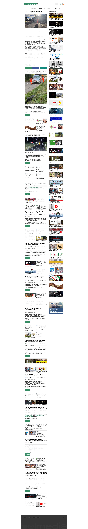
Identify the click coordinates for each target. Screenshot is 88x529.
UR (54, 8)
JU (40, 8)
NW (44, 8)
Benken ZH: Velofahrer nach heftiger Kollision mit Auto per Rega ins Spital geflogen (35, 72)
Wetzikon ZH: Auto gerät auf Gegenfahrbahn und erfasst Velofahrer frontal (35, 244)
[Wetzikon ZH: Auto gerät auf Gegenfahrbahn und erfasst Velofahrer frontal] (36, 246)
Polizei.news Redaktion (32, 29)
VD (55, 8)
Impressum (26, 517)
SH (48, 8)
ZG (59, 8)
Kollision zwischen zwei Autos (33, 187)
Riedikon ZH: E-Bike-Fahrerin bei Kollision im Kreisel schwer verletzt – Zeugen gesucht (35, 375)
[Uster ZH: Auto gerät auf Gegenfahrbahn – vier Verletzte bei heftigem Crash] (36, 214)
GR (39, 8)
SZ (50, 8)
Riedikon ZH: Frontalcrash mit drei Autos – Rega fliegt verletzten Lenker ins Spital (35, 341)
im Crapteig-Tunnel (28, 415)
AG (28, 8)
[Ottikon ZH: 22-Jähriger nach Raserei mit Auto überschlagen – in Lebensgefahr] (36, 144)
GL (38, 8)
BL (33, 8)
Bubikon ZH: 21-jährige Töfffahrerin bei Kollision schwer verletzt (34, 309)
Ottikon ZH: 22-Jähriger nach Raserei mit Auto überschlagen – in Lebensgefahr (35, 135)
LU (41, 8)
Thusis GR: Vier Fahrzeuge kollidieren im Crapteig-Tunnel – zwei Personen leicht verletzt (36, 408)
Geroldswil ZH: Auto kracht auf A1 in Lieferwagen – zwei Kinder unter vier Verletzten (36, 440)
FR (35, 8)
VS (56, 8)
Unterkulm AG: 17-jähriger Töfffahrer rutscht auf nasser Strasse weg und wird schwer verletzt (35, 277)
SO (49, 8)
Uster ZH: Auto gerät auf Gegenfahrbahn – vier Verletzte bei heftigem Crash (35, 212)
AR (31, 8)
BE (32, 8)
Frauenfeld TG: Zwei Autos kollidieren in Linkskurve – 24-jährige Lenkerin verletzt (34, 181)
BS (34, 8)
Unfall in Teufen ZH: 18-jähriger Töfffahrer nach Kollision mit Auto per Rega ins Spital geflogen (36, 473)
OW (45, 8)
